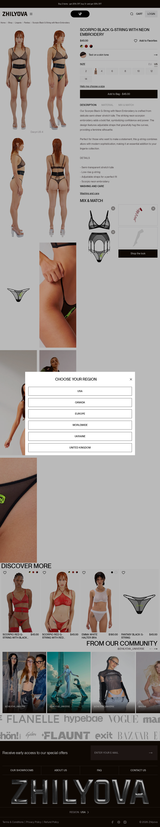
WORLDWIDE (80, 425)
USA (80, 391)
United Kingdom (80, 447)
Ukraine (80, 436)
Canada (80, 402)
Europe (80, 413)
